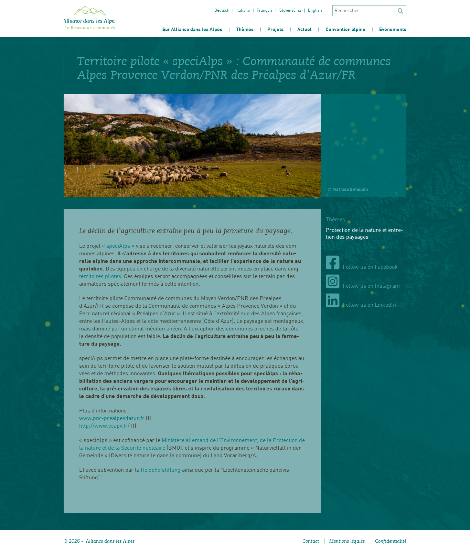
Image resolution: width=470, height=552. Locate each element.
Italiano (243, 11)
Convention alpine (345, 29)
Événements (392, 29)
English (315, 11)
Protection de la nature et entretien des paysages (364, 234)
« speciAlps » (119, 246)
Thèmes (245, 29)
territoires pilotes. (100, 276)
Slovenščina (290, 11)
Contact (310, 541)
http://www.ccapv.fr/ (105, 426)
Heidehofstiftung (161, 470)
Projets (275, 29)
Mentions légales (347, 541)
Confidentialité (390, 541)
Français (265, 11)
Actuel (304, 29)
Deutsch (221, 11)
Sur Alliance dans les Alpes (192, 29)
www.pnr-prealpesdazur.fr (112, 418)
